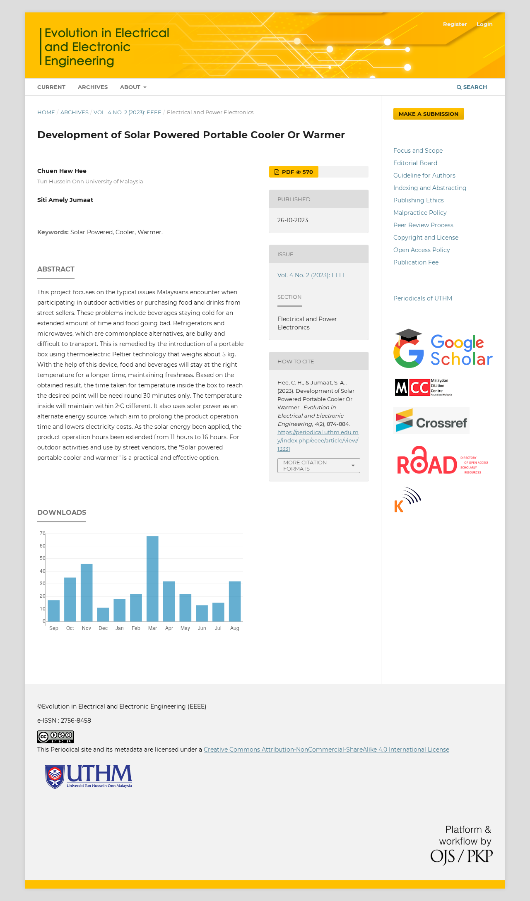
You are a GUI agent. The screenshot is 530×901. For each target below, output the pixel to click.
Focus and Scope (418, 150)
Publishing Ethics (418, 200)
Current (51, 87)
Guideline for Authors (424, 175)
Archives (93, 87)
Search (474, 87)
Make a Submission (429, 114)
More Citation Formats (305, 465)
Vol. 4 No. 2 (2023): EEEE (127, 112)
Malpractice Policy (420, 212)
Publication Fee (415, 262)
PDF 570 (296, 171)
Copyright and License (425, 237)
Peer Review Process (423, 225)
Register (455, 24)
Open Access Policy (421, 250)
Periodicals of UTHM (423, 298)
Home (46, 112)
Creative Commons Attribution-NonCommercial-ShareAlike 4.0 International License (326, 749)
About (131, 87)
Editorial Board (415, 163)
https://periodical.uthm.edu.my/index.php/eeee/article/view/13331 (318, 440)
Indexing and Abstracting (430, 188)
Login (485, 24)
